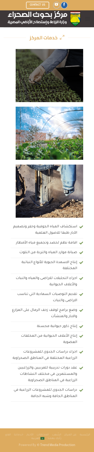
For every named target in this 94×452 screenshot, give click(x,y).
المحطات (43, 434)
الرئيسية (85, 434)
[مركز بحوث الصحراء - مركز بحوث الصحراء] (44, 19)
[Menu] (87, 19)
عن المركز (70, 434)
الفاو (8, 434)
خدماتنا (18, 434)
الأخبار (30, 434)
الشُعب (56, 434)
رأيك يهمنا (55, 438)
